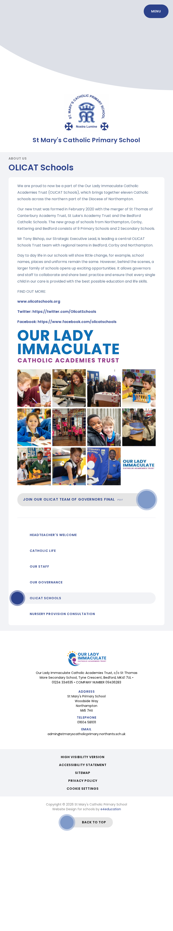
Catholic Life (43, 550)
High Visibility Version (83, 757)
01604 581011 (86, 722)
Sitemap (82, 773)
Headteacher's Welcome (53, 535)
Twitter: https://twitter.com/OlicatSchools (56, 311)
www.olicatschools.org (38, 301)
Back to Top (94, 822)
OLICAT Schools (45, 598)
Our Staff (39, 566)
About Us (18, 158)
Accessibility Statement (83, 765)
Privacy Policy (82, 780)
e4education (110, 809)
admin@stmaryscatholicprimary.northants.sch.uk (86, 734)
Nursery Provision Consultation (62, 614)
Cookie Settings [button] (83, 788)
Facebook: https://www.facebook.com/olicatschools (66, 321)
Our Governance (46, 582)
